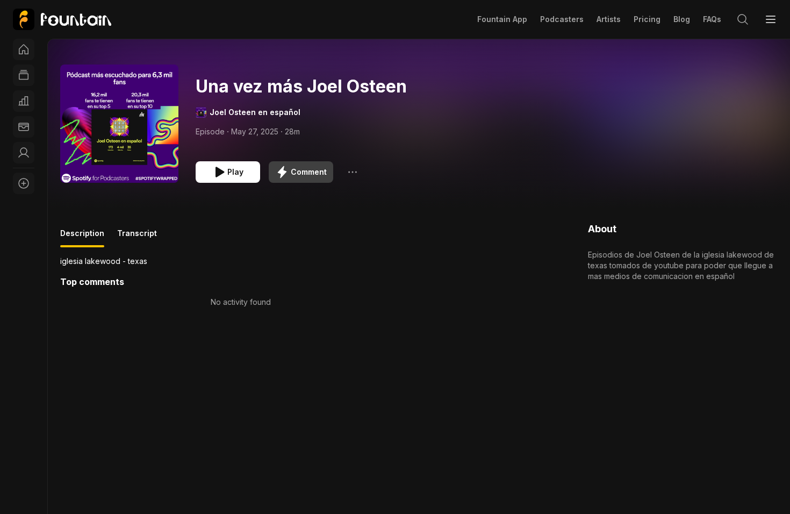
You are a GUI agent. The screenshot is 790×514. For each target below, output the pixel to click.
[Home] (23, 49)
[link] (62, 19)
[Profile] (23, 152)
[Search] (743, 19)
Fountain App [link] (502, 19)
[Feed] (23, 75)
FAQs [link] (712, 19)
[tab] (82, 237)
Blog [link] (681, 19)
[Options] (352, 172)
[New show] (23, 183)
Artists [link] (609, 19)
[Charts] (23, 101)
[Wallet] (23, 127)
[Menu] (770, 19)
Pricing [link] (647, 19)
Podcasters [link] (562, 19)
